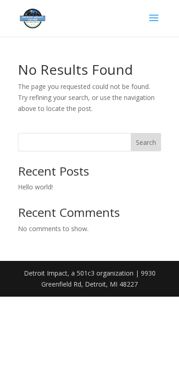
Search (146, 142)
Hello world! (35, 186)
